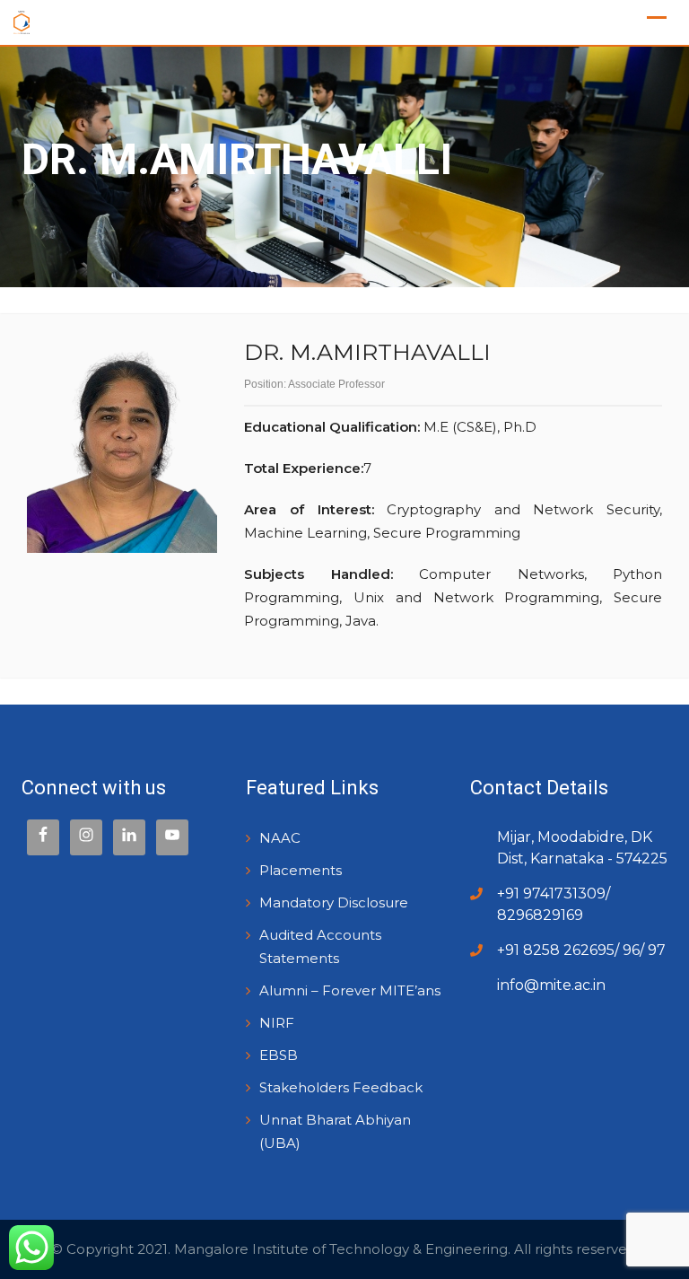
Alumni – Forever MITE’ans (349, 990)
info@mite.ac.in (551, 985)
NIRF (276, 1022)
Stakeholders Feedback (341, 1087)
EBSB (278, 1055)
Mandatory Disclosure (333, 902)
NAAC (280, 837)
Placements (300, 870)
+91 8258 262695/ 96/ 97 (581, 950)
